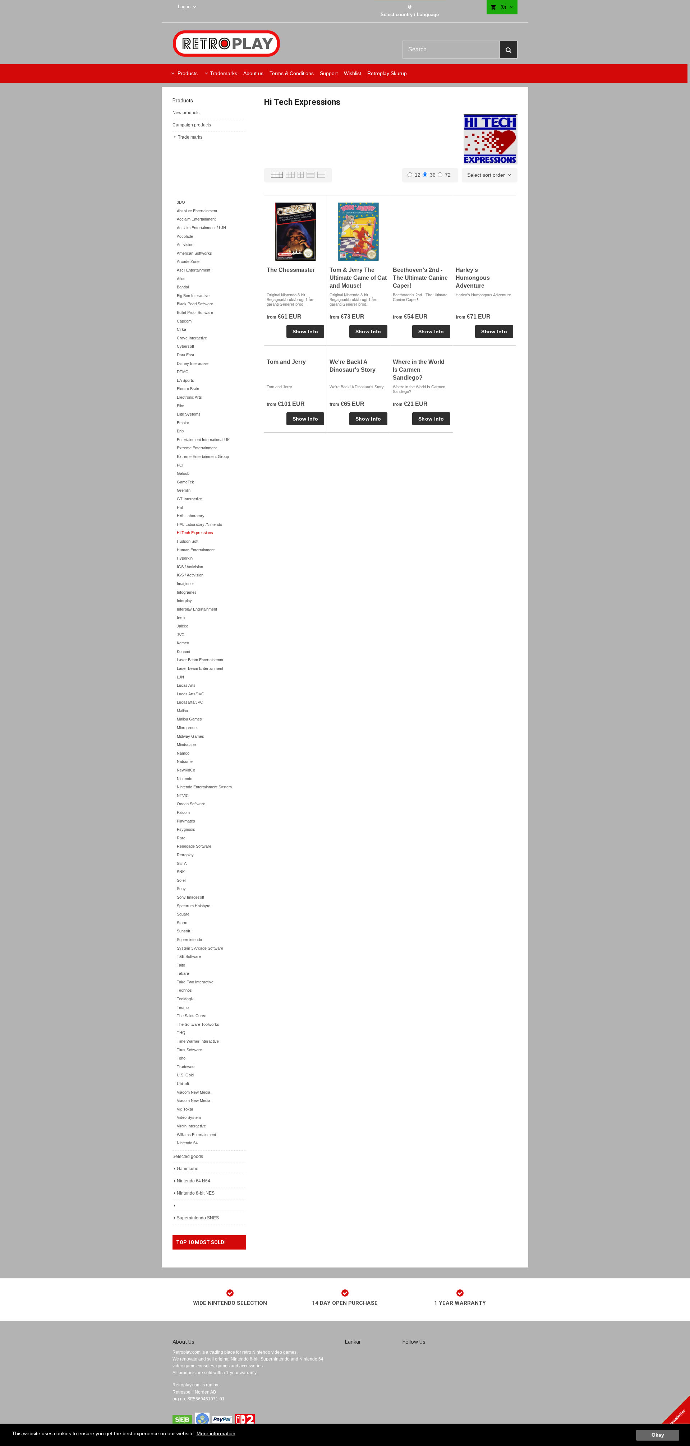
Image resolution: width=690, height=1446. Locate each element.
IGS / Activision (190, 567)
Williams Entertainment (196, 1134)
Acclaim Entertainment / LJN (201, 228)
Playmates (186, 821)
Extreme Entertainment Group (203, 456)
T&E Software (189, 956)
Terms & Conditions (292, 73)
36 (433, 175)
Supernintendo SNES (198, 1217)
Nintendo (184, 779)
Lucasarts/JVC (190, 702)
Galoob (183, 473)
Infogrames (187, 592)
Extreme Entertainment (197, 448)
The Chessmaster (291, 270)
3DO (181, 202)
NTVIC (183, 795)
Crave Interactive (192, 338)
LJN (180, 677)
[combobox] (489, 175)
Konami (183, 651)
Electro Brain (188, 388)
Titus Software (189, 1050)
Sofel (181, 880)
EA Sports (185, 380)
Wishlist (352, 73)
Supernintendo (189, 939)
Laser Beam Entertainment (200, 668)
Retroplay (185, 855)
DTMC (182, 372)
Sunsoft (183, 931)
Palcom (183, 812)
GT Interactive (189, 499)
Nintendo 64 (187, 1143)
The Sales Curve (191, 1016)
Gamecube (187, 1168)
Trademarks (223, 73)
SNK (181, 872)
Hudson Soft (187, 541)
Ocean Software (191, 804)
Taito (181, 965)
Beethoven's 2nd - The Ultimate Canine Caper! (420, 278)
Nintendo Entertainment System (204, 787)
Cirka (181, 329)
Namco (183, 753)
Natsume (185, 761)
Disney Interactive (192, 363)
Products (187, 73)
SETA (182, 863)
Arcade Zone (188, 261)
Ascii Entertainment (193, 270)
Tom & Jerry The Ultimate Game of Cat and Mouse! (358, 278)
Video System (189, 1117)
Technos (184, 990)
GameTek (185, 482)
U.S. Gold (185, 1075)
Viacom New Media (193, 1092)
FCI (180, 465)
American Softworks (194, 253)
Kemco (183, 643)
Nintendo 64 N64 (193, 1180)
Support (329, 73)
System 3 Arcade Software (200, 948)
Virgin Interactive (191, 1126)
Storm (182, 923)
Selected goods (187, 1156)
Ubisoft (183, 1083)
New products (185, 112)
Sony (181, 888)
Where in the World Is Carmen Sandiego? (419, 370)
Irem (181, 617)
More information (216, 1433)
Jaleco (182, 626)
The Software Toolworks (198, 1024)
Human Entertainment (196, 550)
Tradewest (186, 1067)
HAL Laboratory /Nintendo (199, 524)
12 (417, 175)
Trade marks (189, 137)
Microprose (187, 728)
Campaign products (191, 125)
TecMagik (185, 999)
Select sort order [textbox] (486, 175)
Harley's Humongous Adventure (473, 278)
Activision (185, 244)
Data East (185, 355)
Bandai (183, 287)
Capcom (184, 321)
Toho (181, 1058)
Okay (658, 1435)
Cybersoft (185, 346)
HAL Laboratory (190, 516)
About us (253, 73)
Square (183, 914)
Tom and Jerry (286, 362)
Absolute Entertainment (197, 211)
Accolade (185, 236)
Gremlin (183, 490)
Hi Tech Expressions (195, 532)
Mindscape (186, 744)
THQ (181, 1032)
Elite (180, 406)
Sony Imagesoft (190, 897)
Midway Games (190, 736)
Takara (183, 973)
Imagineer (185, 583)
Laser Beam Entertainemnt (200, 660)
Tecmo (183, 1007)
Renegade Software (194, 846)
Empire (183, 423)
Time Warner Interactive (198, 1041)
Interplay (184, 600)
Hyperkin (185, 558)
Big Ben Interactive (193, 295)
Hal (180, 507)
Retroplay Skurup (387, 73)
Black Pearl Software (195, 304)
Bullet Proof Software (195, 312)
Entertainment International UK (203, 439)
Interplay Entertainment (197, 609)
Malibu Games (189, 719)
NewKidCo (186, 770)
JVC (180, 634)
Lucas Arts (186, 685)
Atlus (181, 279)
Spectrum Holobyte (193, 906)
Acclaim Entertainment (196, 219)
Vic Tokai (185, 1109)
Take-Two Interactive (195, 982)
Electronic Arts (189, 397)
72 (448, 175)
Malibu (182, 711)
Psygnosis (186, 829)
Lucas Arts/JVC (190, 694)
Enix (180, 431)
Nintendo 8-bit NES (196, 1193)
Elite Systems (189, 414)
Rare (181, 838)
